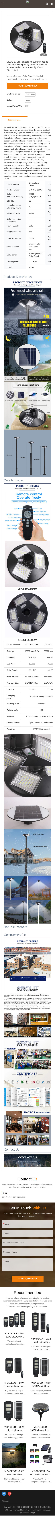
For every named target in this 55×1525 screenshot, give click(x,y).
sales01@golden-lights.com (13, 1197)
